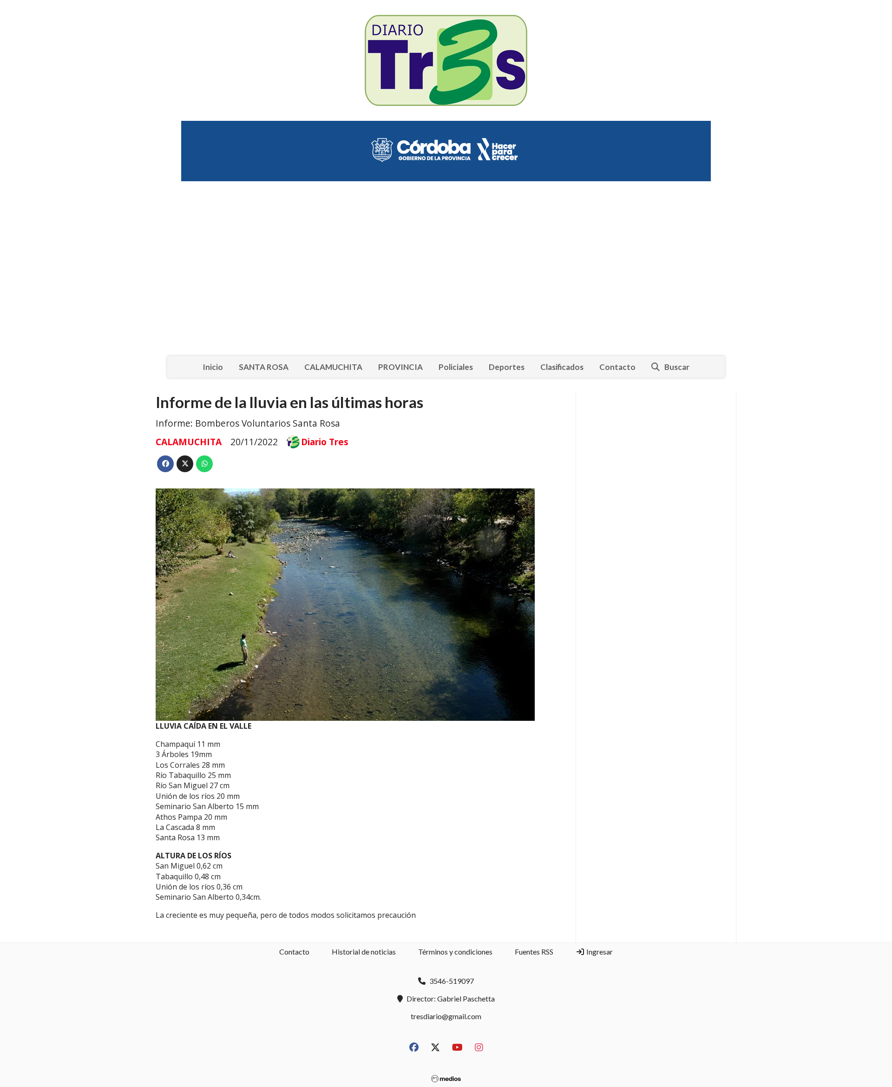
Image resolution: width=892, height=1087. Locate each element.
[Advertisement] (446, 261)
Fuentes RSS (534, 951)
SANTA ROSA (264, 367)
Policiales (456, 367)
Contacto (617, 367)
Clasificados (562, 367)
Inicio (213, 367)
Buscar (676, 367)
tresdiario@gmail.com (446, 1016)
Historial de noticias (364, 951)
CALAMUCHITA (333, 367)
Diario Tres (324, 442)
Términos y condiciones (455, 951)
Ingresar (599, 951)
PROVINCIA (400, 367)
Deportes (507, 367)
